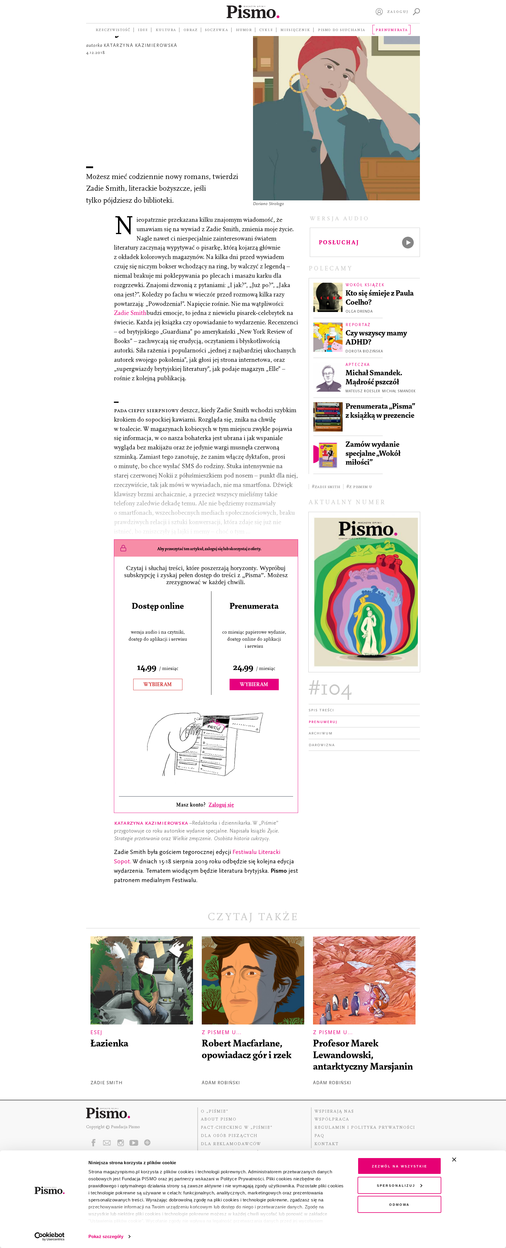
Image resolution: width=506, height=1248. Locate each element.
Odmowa (399, 1204)
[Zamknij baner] (469, 1159)
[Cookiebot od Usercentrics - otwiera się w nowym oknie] (49, 1236)
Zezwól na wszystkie (399, 1165)
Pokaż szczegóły (105, 1236)
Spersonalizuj (396, 1185)
